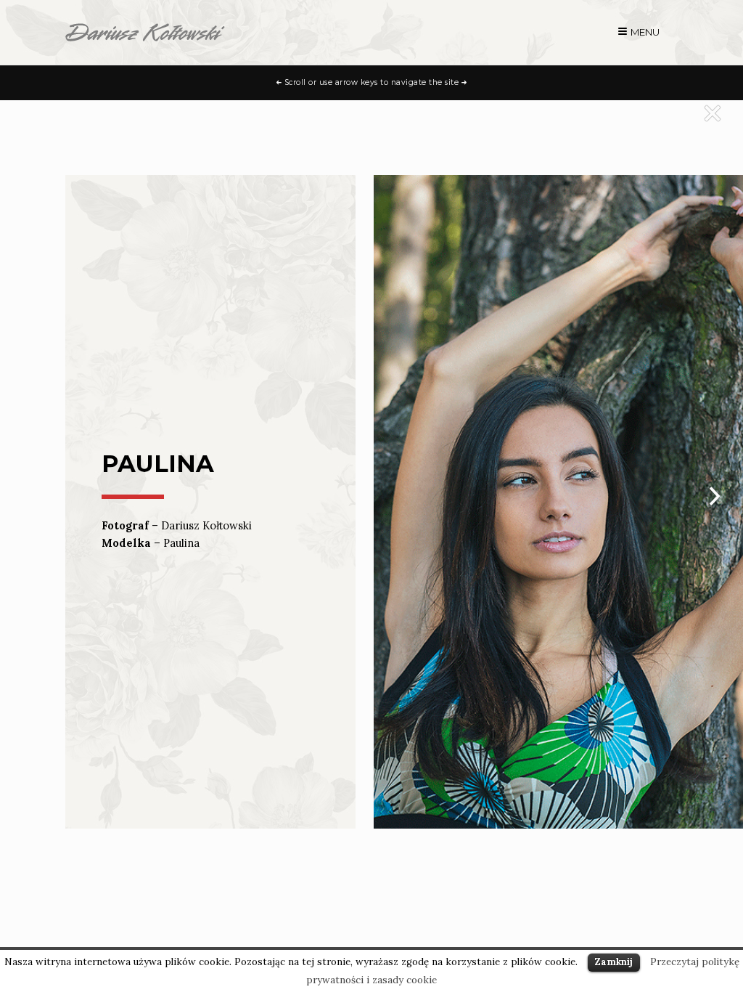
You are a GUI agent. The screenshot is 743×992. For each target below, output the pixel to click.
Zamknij (614, 962)
